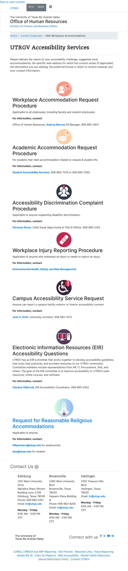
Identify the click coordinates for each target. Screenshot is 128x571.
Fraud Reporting (103, 551)
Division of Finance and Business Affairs (33, 26)
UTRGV (14, 8)
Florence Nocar (21, 227)
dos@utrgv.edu (21, 451)
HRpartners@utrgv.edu (26, 445)
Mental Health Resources (95, 555)
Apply (40, 6)
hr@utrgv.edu (33, 503)
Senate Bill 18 (25, 555)
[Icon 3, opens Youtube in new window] (108, 535)
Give (31, 6)
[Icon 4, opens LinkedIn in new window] (112, 535)
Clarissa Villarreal (23, 387)
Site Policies (65, 551)
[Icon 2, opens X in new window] (104, 535)
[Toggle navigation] (50, 7)
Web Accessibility (68, 555)
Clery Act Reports (45, 555)
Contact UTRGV (80, 559)
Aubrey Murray (55, 124)
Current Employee (31, 35)
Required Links (83, 551)
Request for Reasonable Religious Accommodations (52, 423)
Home (13, 35)
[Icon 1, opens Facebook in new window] (101, 535)
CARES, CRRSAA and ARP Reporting (34, 551)
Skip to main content (12, 1)
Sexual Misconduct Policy (53, 559)
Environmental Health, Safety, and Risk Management (44, 269)
